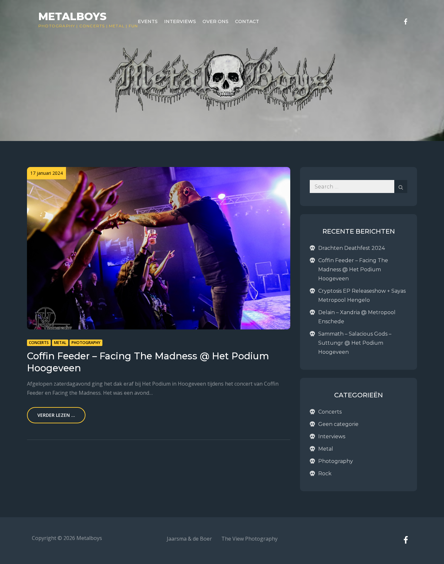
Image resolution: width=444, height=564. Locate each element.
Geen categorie (338, 424)
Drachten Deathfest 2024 (351, 248)
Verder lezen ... (56, 415)
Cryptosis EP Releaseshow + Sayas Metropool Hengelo (362, 295)
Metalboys (72, 16)
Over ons (215, 21)
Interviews (180, 21)
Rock (325, 473)
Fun (133, 25)
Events (148, 21)
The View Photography (249, 538)
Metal (116, 25)
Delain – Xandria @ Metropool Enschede (357, 317)
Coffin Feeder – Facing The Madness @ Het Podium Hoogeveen (353, 269)
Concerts (92, 25)
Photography (56, 25)
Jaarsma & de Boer (189, 538)
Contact (247, 21)
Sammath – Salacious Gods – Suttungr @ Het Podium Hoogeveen (354, 343)
